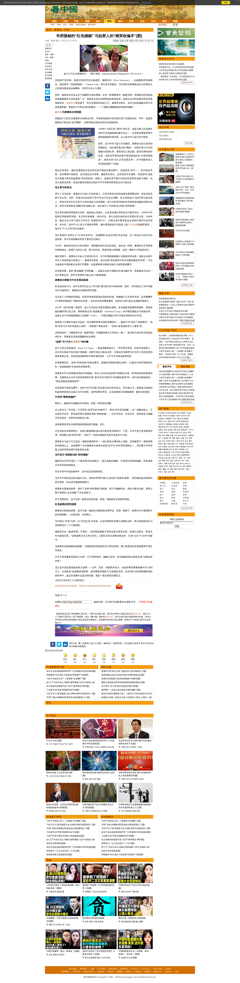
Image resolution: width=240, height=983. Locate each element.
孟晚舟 (160, 430)
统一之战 (66, 924)
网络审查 (167, 452)
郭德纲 (87, 892)
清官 (91, 921)
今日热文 (51, 715)
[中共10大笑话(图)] (63, 720)
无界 (177, 972)
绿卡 (179, 461)
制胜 (50, 924)
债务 (190, 438)
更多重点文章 (187, 285)
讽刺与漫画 (81, 25)
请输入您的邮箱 (177, 519)
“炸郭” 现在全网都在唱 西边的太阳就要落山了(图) (68, 697)
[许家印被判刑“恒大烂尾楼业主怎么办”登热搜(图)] (99, 784)
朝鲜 (173, 438)
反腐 (171, 435)
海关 (160, 461)
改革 (64, 811)
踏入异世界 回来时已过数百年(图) (173, 73)
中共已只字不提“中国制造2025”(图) (173, 311)
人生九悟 (52, 776)
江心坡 (173, 455)
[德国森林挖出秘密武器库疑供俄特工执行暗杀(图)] (166, 198)
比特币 (168, 441)
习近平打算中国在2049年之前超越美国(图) (65, 836)
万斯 (174, 430)
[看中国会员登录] (176, 33)
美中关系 (48, 69)
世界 (131, 21)
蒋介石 (188, 463)
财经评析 (92, 25)
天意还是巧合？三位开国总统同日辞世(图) (176, 67)
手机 (179, 469)
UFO (167, 427)
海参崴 (181, 444)
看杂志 (111, 972)
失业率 (128, 892)
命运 (58, 776)
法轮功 (160, 452)
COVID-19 (166, 416)
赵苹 (185, 495)
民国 (169, 463)
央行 (186, 438)
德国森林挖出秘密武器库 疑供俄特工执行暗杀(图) (184, 201)
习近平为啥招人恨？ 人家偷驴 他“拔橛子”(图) (66, 679)
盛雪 (173, 495)
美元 (163, 441)
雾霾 (160, 449)
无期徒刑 (94, 811)
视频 (175, 21)
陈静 (173, 492)
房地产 (62, 955)
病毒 (160, 416)
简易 (185, 483)
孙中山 (182, 463)
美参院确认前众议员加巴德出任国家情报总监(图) (122, 675)
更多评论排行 (187, 402)
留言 (131, 41)
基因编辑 (165, 449)
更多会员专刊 (187, 82)
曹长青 (174, 504)
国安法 (160, 421)
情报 (138, 811)
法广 (160, 438)
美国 (87, 21)
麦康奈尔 (48, 48)
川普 (64, 297)
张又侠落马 (163, 136)
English (134, 969)
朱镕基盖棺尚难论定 (167, 298)
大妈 (169, 447)
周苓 (162, 492)
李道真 (174, 486)
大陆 (65, 21)
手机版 (115, 41)
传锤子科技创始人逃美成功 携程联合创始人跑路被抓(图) (184, 222)
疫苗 (169, 421)
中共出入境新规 (100, 747)
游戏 (123, 921)
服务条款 (113, 969)
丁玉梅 (139, 747)
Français (145, 969)
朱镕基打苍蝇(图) (166, 308)
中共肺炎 (161, 413)
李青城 (186, 498)
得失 (69, 776)
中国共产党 (57, 744)
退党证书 (157, 972)
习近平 (70, 744)
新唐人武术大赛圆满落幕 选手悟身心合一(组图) (184, 168)
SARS (178, 455)
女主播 (168, 458)
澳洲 (166, 463)
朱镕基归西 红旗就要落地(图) (59, 854)
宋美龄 (160, 466)
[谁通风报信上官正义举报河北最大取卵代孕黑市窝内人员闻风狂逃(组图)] (166, 154)
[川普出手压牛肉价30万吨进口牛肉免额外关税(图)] (166, 176)
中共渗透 (48, 63)
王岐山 (181, 427)
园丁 (162, 495)
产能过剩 (135, 892)
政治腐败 (48, 72)
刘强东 (164, 447)
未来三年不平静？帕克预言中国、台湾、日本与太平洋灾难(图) (184, 190)
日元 (186, 441)
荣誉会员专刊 (166, 59)
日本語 (168, 969)
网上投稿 (72, 969)
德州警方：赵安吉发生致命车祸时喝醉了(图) (120, 690)
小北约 (103, 958)
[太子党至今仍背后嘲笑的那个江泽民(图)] (166, 252)
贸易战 (172, 416)
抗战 (177, 463)
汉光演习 (161, 424)
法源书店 (100, 972)
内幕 (176, 432)
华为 (163, 435)
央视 (173, 458)
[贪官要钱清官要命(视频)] (99, 898)
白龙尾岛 (167, 455)
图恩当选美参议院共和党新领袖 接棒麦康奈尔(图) (123, 682)
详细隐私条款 (146, 3)
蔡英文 (191, 444)
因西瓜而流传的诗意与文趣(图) (171, 64)
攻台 (60, 924)
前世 (86, 779)
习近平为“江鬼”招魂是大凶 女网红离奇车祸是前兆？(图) (70, 694)
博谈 (109, 21)
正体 (121, 41)
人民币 (177, 441)
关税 (165, 430)
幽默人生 (166, 469)
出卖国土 (161, 419)
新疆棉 (186, 419)
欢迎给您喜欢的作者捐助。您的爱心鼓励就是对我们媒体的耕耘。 (84, 586)
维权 (176, 449)
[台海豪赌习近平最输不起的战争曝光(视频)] (63, 898)
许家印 (123, 747)
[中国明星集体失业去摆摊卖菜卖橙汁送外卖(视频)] (135, 931)
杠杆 (160, 441)
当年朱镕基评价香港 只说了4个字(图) (174, 357)
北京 (160, 447)
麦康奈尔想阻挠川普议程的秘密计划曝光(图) (120, 679)
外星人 (160, 472)
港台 (98, 21)
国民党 (182, 424)
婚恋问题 (60, 892)
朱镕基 (51, 811)
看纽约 (129, 972)
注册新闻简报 (166, 514)
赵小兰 (47, 51)
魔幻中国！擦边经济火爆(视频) (132, 918)
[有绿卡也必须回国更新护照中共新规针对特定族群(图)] (99, 720)
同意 (226, 3)
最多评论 (167, 366)
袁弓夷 (177, 421)
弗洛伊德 (161, 427)
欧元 (182, 441)
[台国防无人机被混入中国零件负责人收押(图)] (166, 241)
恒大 (128, 747)
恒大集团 (134, 779)
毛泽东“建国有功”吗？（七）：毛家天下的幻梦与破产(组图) (184, 277)
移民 (180, 458)
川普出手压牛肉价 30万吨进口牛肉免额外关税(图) (184, 179)
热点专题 (164, 127)
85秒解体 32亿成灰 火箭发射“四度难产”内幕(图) (67, 675)
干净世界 (76, 972)
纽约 (120, 21)
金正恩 (175, 427)
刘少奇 (175, 466)
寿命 (165, 472)
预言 (183, 469)
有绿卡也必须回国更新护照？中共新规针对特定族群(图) (71, 671)
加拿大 (178, 438)
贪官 (87, 921)
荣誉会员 (137, 614)
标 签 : (49, 45)
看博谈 (58, 30)
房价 (173, 447)
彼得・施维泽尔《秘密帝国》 (49, 57)
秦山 (162, 498)
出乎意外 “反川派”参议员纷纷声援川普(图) (119, 686)
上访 (186, 449)
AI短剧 (123, 958)
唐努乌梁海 (185, 452)
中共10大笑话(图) (54, 741)
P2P (191, 447)
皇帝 (184, 466)
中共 (50, 744)
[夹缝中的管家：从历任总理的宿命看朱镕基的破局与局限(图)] (63, 784)
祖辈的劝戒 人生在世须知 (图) (59, 773)
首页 (54, 21)
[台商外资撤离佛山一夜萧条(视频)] (63, 931)
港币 (190, 441)
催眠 (98, 779)
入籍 (175, 461)
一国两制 (190, 435)
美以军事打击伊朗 (166, 132)
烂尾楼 (104, 811)
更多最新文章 (187, 323)
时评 (53, 25)
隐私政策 (124, 969)
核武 (98, 958)
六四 (188, 416)
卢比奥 (188, 413)
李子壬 (186, 501)
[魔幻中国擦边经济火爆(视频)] (135, 898)
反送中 (184, 432)
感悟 (175, 469)
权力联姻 (48, 75)
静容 (173, 498)
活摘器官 (168, 419)
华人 (176, 458)
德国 (134, 811)
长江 (165, 421)
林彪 (170, 466)
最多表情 (185, 366)
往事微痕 (168, 424)
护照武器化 (89, 747)
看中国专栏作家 (168, 478)
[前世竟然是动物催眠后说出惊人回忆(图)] (99, 752)
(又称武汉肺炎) (170, 413)
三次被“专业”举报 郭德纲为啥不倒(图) (62, 690)
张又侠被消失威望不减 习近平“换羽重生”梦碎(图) (67, 686)
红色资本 (48, 66)
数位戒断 (139, 921)
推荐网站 (65, 972)
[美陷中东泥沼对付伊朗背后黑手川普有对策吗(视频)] (99, 931)
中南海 (171, 432)
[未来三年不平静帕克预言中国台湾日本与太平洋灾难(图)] (166, 187)
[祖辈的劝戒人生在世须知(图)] (63, 752)
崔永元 (166, 432)
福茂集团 (48, 78)
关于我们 (102, 969)
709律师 (181, 449)
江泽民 (160, 432)
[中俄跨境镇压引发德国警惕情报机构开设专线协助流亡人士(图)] (135, 784)
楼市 (165, 444)
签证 (167, 461)
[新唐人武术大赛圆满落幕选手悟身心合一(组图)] (166, 165)
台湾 (186, 444)
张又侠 (183, 416)
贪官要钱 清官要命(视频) (93, 918)
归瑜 (185, 486)
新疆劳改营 (186, 455)
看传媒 (138, 972)
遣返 (163, 461)
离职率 (56, 955)
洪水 (173, 421)
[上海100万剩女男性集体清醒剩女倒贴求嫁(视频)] (63, 865)
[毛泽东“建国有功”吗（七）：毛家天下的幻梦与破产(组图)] (166, 274)
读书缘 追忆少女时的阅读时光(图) (173, 79)
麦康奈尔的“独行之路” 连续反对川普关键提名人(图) (123, 671)
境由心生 (63, 776)
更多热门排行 (187, 360)
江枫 (173, 501)
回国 (171, 461)
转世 (94, 779)
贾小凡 (163, 486)
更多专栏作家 (187, 508)
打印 (136, 41)
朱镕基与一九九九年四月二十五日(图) (63, 851)
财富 (173, 444)
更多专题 (188, 143)
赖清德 (186, 427)
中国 (95, 921)
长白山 (160, 455)
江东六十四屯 (176, 452)
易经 (160, 469)
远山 (173, 489)
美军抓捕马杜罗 (165, 139)
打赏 (126, 41)
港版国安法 (185, 421)
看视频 (120, 972)
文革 (169, 472)
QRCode (73, 643)
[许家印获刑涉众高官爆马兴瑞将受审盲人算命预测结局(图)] (135, 752)
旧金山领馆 (111, 747)
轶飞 (162, 489)
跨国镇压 (128, 811)
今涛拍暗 (175, 483)
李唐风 (186, 492)
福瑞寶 (147, 972)
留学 (189, 458)
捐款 (93, 969)
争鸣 (59, 25)
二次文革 (94, 892)
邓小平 (166, 466)
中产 (177, 444)
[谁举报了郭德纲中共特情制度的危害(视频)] (99, 865)
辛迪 (185, 504)
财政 (169, 444)
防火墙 (171, 449)
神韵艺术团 (88, 972)
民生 (183, 461)
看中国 (65, 11)
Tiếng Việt (157, 969)
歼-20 (55, 924)
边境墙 (170, 430)
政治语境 (102, 892)
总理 (56, 811)
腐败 (167, 435)
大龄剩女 (52, 892)
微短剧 (128, 921)
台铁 (174, 419)
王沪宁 (190, 430)
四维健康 (164, 504)
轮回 (90, 779)
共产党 (64, 744)
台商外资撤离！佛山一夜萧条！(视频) (63, 951)
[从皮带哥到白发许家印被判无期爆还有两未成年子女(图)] (135, 720)
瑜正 (162, 501)
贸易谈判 (184, 430)
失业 (50, 955)
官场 (76, 21)
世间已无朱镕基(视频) (56, 843)
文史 (142, 21)
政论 (65, 25)
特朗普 (183, 413)
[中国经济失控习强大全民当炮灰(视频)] (135, 865)
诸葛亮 (188, 466)
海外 (188, 461)
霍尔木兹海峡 (90, 958)
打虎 (175, 435)
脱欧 (183, 438)
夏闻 (185, 489)
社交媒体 (165, 438)
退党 (186, 424)
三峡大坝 (179, 419)
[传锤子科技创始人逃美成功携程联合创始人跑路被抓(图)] (166, 220)
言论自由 (161, 458)
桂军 (173, 463)
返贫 (123, 892)
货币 (173, 441)
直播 (133, 921)
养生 (173, 472)
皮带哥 (133, 747)
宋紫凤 (163, 483)
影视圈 (134, 958)
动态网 (168, 972)
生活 (153, 21)
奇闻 (164, 21)
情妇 (160, 435)
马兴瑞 (141, 779)
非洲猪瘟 (182, 447)
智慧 (171, 469)
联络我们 (84, 969)
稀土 (109, 958)
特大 (141, 41)
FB (170, 438)
